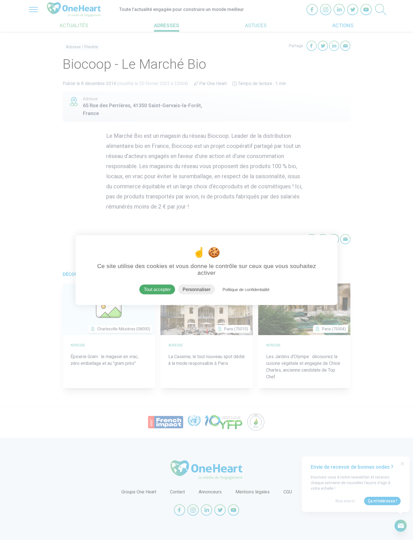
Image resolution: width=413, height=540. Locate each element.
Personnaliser (196, 289)
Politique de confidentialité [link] (246, 289)
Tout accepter (157, 289)
